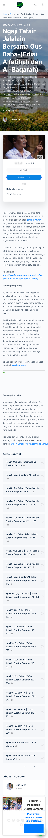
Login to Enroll (24, 177)
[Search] (36, 5)
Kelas (11, 14)
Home (5, 14)
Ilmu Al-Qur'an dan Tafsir (16, 25)
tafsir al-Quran (34, 219)
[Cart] (43, 5)
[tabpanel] (24, 328)
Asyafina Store (18, 365)
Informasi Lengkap (33, 829)
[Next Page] (34, 766)
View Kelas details (11, 111)
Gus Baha (21, 785)
